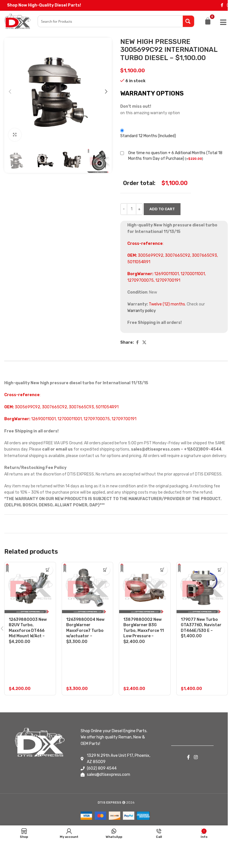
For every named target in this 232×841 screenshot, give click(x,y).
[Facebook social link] (221, 5)
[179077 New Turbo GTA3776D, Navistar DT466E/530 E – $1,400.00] (202, 587)
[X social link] (144, 343)
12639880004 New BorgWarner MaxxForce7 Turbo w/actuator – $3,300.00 (85, 630)
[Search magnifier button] (188, 21)
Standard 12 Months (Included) (148, 135)
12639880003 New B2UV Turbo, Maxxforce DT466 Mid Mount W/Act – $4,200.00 (28, 630)
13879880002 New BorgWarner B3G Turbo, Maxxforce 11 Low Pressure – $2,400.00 (143, 630)
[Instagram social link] (195, 757)
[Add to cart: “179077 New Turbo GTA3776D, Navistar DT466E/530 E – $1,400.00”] (220, 570)
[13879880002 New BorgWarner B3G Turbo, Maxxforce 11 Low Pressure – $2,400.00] (144, 587)
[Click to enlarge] (14, 134)
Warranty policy (141, 310)
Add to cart (162, 209)
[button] (10, 91)
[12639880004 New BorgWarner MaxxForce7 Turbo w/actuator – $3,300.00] (87, 587)
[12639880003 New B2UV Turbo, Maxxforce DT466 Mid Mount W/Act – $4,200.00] (30, 587)
